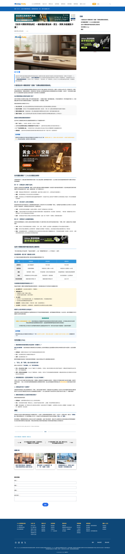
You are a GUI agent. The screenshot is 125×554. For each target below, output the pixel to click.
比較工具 (44, 3)
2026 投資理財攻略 (36, 3)
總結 (82, 29)
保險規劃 (69, 3)
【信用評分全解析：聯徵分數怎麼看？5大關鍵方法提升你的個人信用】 (52, 334)
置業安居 (63, 3)
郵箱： (16, 490)
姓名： (16, 480)
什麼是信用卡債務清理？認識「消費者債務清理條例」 (95, 19)
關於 (93, 542)
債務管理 (24, 436)
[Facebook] (15, 72)
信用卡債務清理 (18, 436)
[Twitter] (17, 72)
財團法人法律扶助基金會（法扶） (24, 321)
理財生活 (51, 3)
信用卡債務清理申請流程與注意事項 (90, 24)
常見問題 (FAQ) (85, 27)
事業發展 (76, 3)
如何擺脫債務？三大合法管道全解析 (90, 22)
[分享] (19, 72)
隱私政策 (107, 542)
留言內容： (17, 495)
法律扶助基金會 (63, 382)
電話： (16, 485)
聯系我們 (99, 542)
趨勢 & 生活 (82, 3)
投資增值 (57, 3)
